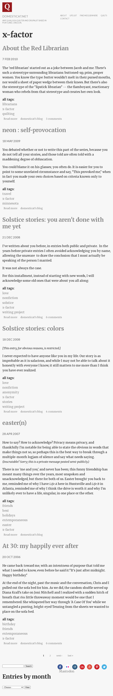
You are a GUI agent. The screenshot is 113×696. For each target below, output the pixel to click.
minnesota (10, 203)
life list (73, 16)
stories (7, 402)
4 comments (54, 411)
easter (6, 525)
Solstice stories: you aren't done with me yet (53, 223)
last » (70, 655)
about (63, 16)
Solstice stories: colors (33, 328)
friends (7, 506)
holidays (8, 515)
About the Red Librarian (35, 48)
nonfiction (10, 298)
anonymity (10, 392)
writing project (13, 312)
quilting (8, 114)
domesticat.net (15, 16)
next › (59, 655)
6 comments (54, 317)
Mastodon (66, 671)
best (5, 510)
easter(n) (14, 422)
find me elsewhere (89, 16)
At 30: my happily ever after (40, 546)
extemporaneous (15, 520)
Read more (10, 118)
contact (64, 19)
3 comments (54, 118)
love (5, 293)
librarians (9, 104)
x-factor (8, 109)
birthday (8, 624)
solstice (8, 303)
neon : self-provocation (34, 130)
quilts (104, 16)
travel (6, 194)
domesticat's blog (31, 118)
